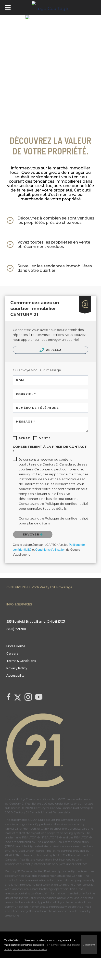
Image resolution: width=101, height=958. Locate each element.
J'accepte (89, 944)
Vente (45, 438)
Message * (25, 421)
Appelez (53, 350)
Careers (12, 653)
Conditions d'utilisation (50, 549)
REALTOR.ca (14, 855)
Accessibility (15, 675)
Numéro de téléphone (37, 408)
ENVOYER (31, 534)
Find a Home (15, 646)
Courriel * (26, 394)
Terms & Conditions (21, 661)
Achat (24, 438)
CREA (45, 828)
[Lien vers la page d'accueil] (50, 7)
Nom (20, 380)
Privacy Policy (16, 668)
